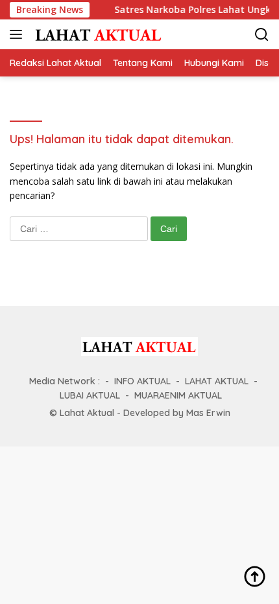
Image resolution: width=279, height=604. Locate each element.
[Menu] (18, 34)
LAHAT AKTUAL (217, 381)
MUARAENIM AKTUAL (178, 395)
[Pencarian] (261, 34)
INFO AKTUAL (142, 381)
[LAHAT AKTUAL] (97, 34)
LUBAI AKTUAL (90, 395)
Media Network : (64, 381)
